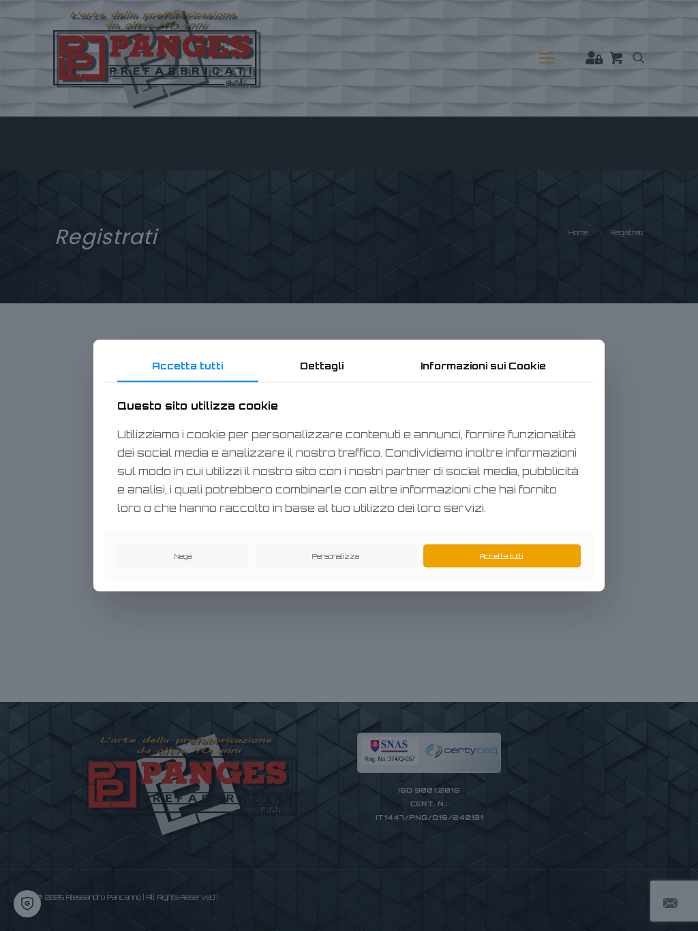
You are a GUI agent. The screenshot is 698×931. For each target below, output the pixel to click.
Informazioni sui (483, 365)
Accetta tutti (187, 365)
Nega (183, 555)
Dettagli (322, 365)
